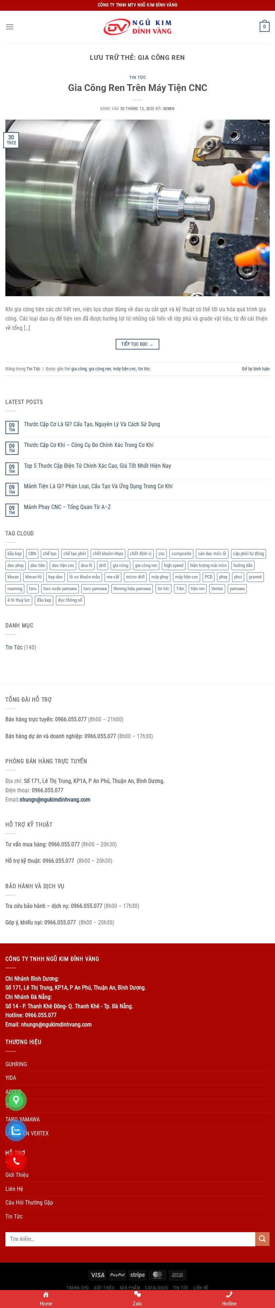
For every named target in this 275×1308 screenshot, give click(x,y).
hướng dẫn (242, 565)
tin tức (144, 368)
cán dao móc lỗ (212, 553)
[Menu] (9, 26)
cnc (161, 553)
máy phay (159, 577)
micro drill (135, 577)
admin (169, 108)
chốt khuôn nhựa (108, 553)
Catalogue (156, 1287)
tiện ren (197, 588)
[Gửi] (262, 1239)
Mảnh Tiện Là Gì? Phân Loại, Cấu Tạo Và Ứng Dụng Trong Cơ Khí (98, 486)
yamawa (237, 588)
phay (223, 577)
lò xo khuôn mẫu (84, 577)
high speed (173, 565)
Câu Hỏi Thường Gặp (29, 1202)
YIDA (10, 1077)
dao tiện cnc (63, 565)
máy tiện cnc (124, 368)
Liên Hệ (14, 1189)
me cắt (113, 577)
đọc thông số (70, 600)
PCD (208, 577)
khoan (13, 577)
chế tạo (50, 553)
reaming (15, 588)
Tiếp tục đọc (137, 344)
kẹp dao (55, 577)
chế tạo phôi (74, 553)
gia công (79, 368)
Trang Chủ (78, 1287)
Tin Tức (137, 77)
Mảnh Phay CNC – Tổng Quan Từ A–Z (67, 507)
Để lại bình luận (256, 368)
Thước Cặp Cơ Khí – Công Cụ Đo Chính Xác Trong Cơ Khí (89, 445)
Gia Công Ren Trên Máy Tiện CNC (137, 87)
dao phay (16, 565)
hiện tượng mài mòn (208, 565)
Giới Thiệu (104, 1287)
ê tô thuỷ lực (19, 600)
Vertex (217, 588)
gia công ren (100, 368)
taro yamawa (95, 588)
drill (102, 565)
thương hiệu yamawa (132, 588)
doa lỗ (86, 565)
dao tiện (37, 565)
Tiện (180, 588)
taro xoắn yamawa (60, 588)
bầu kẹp (14, 553)
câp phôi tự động (248, 553)
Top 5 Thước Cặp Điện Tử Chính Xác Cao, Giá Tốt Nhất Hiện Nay (97, 465)
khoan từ (33, 577)
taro (33, 588)
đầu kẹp (44, 600)
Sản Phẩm (130, 1287)
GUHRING (16, 1064)
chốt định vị (140, 553)
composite (181, 553)
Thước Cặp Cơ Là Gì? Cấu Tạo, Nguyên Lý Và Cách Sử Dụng (92, 424)
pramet (255, 577)
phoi (238, 577)
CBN (32, 553)
